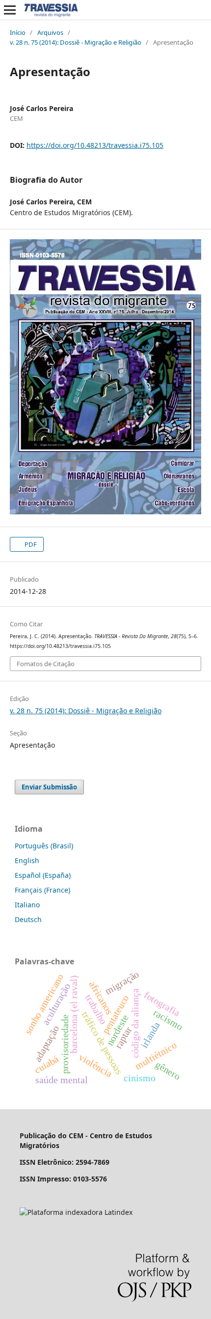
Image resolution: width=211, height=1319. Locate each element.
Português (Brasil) (44, 845)
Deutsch (28, 919)
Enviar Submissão (49, 787)
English (27, 860)
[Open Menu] (10, 10)
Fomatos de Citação (46, 663)
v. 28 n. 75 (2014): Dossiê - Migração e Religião (75, 42)
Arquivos (50, 32)
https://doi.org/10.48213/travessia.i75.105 (94, 145)
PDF (30, 544)
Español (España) (43, 875)
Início (18, 32)
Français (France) (42, 890)
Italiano (27, 904)
